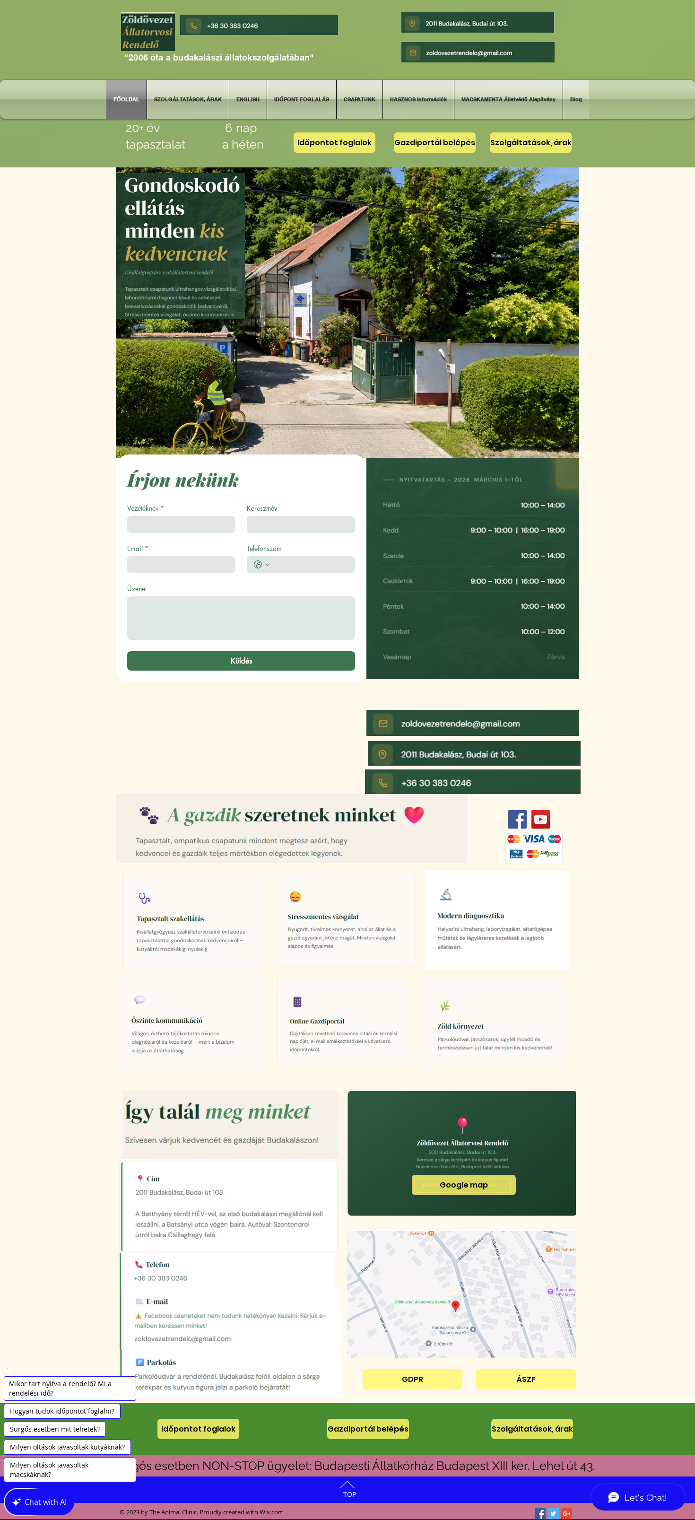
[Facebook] (517, 819)
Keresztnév (262, 508)
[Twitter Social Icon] (553, 1513)
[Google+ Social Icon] (566, 1513)
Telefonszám (264, 548)
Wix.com (272, 1512)
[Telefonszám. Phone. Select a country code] (261, 564)
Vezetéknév (145, 508)
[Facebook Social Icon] (540, 1513)
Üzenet (137, 589)
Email (137, 548)
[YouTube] (540, 819)
